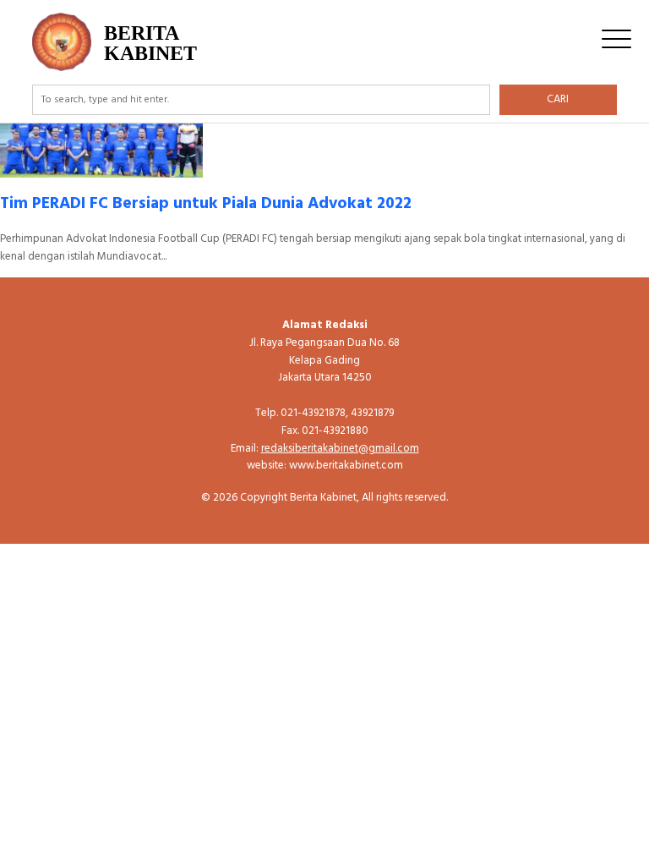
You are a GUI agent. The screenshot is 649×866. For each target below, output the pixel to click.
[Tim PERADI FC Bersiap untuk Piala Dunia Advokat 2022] (101, 168)
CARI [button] (558, 99)
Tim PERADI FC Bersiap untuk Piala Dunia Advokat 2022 (206, 203)
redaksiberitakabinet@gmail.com (340, 449)
